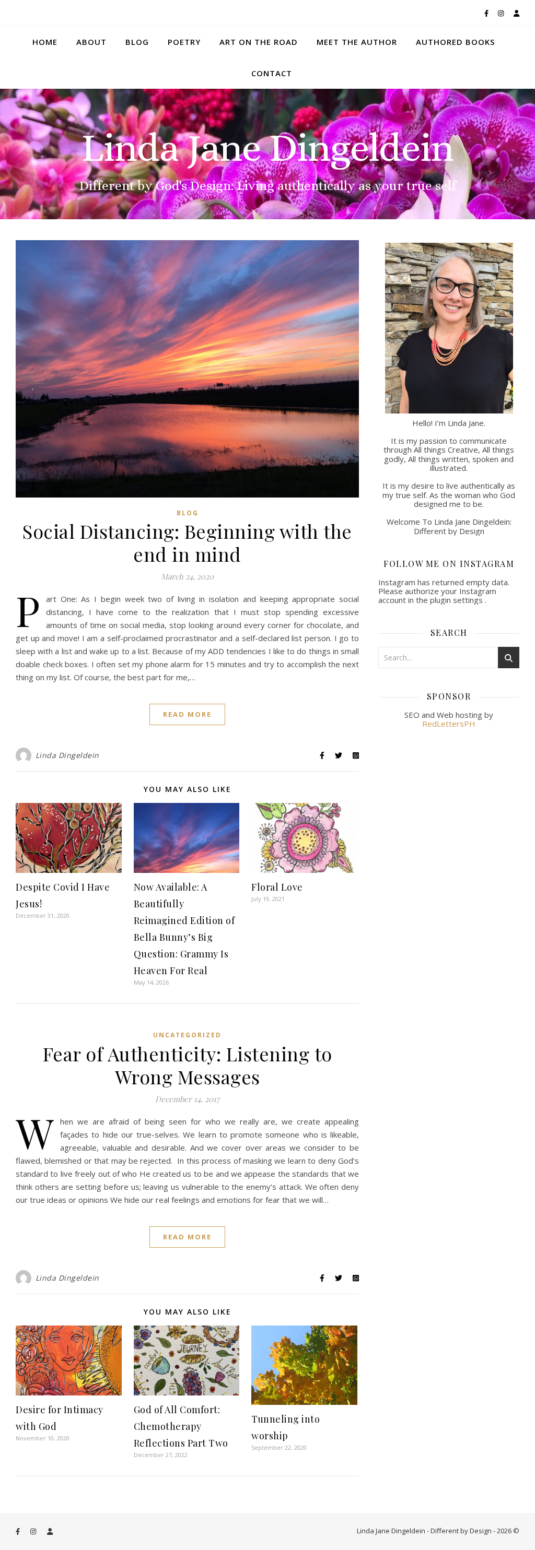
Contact (271, 73)
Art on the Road (258, 42)
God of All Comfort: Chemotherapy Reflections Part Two (181, 1426)
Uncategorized (187, 1035)
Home (44, 42)
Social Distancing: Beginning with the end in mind (187, 542)
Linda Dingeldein (67, 755)
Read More (187, 714)
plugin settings (457, 600)
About (91, 42)
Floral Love (277, 887)
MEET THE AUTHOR (357, 42)
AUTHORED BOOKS (455, 42)
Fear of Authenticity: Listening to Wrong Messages (187, 1065)
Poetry (184, 42)
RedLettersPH (448, 723)
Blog (137, 42)
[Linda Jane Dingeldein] (267, 154)
